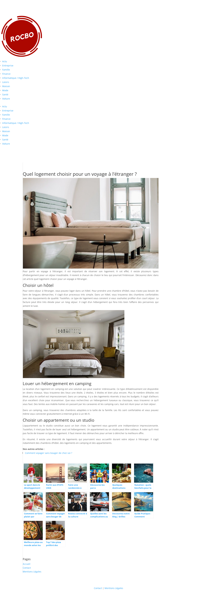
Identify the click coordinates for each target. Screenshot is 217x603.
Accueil (26, 563)
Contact (27, 567)
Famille (6, 69)
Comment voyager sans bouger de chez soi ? (48, 452)
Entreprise (7, 65)
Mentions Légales (32, 571)
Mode (5, 90)
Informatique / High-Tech (15, 77)
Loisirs (5, 82)
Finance (6, 73)
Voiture (6, 98)
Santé (5, 94)
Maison (6, 86)
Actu (4, 61)
